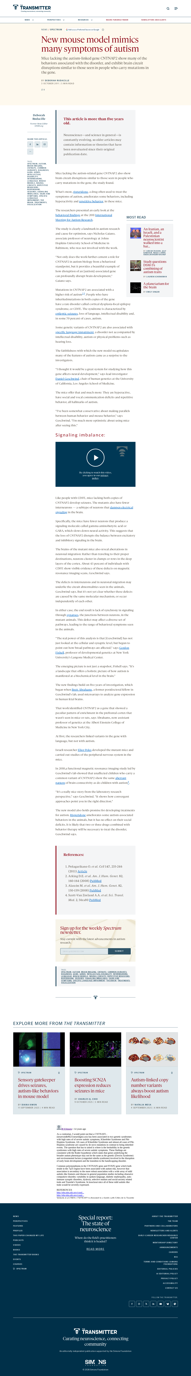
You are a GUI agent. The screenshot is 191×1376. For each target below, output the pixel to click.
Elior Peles (85, 750)
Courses (17, 1264)
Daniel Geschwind (67, 378)
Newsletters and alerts (164, 1231)
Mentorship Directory (165, 1243)
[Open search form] (168, 8)
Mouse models (80, 976)
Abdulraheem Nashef (154, 255)
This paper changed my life (28, 1235)
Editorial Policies (167, 1269)
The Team (173, 1221)
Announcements (169, 1247)
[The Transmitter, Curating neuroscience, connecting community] (32, 8)
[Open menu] (176, 8)
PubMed (96, 881)
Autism (42, 164)
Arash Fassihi (153, 251)
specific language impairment (75, 332)
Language (32, 181)
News (27, 20)
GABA (30, 172)
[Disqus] (95, 1161)
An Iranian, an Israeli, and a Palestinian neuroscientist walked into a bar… (153, 238)
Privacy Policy (169, 1278)
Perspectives (54, 20)
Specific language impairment (37, 198)
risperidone (80, 192)
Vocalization (34, 205)
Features (18, 1226)
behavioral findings (68, 215)
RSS (176, 1257)
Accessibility (170, 1283)
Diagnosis (43, 170)
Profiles (18, 1231)
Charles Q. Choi (88, 1099)
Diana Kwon (29, 1104)
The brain (111, 981)
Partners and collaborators (161, 1226)
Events (17, 1259)
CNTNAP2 (31, 168)
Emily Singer (153, 292)
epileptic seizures (67, 313)
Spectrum (56, 29)
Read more (96, 1249)
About (165, 1216)
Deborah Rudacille (57, 80)
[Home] (95, 1331)
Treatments (40, 202)
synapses (72, 615)
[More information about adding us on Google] (103, 30)
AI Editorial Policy (167, 1274)
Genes (37, 172)
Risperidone (33, 189)
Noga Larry (159, 253)
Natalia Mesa (143, 1104)
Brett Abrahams (82, 689)
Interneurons (34, 179)
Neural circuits (35, 184)
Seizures (31, 192)
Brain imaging (35, 166)
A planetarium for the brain (156, 285)
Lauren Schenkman (156, 277)
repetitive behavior (91, 201)
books (26, 1255)
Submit (119, 951)
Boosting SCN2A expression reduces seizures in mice (93, 1086)
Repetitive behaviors (37, 186)
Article (82, 871)
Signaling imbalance (37, 193)
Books (16, 1250)
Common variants (117, 972)
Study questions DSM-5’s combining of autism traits (154, 267)
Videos (17, 1245)
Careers (173, 1252)
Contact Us (171, 1288)
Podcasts (18, 1240)
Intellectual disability (34, 176)
